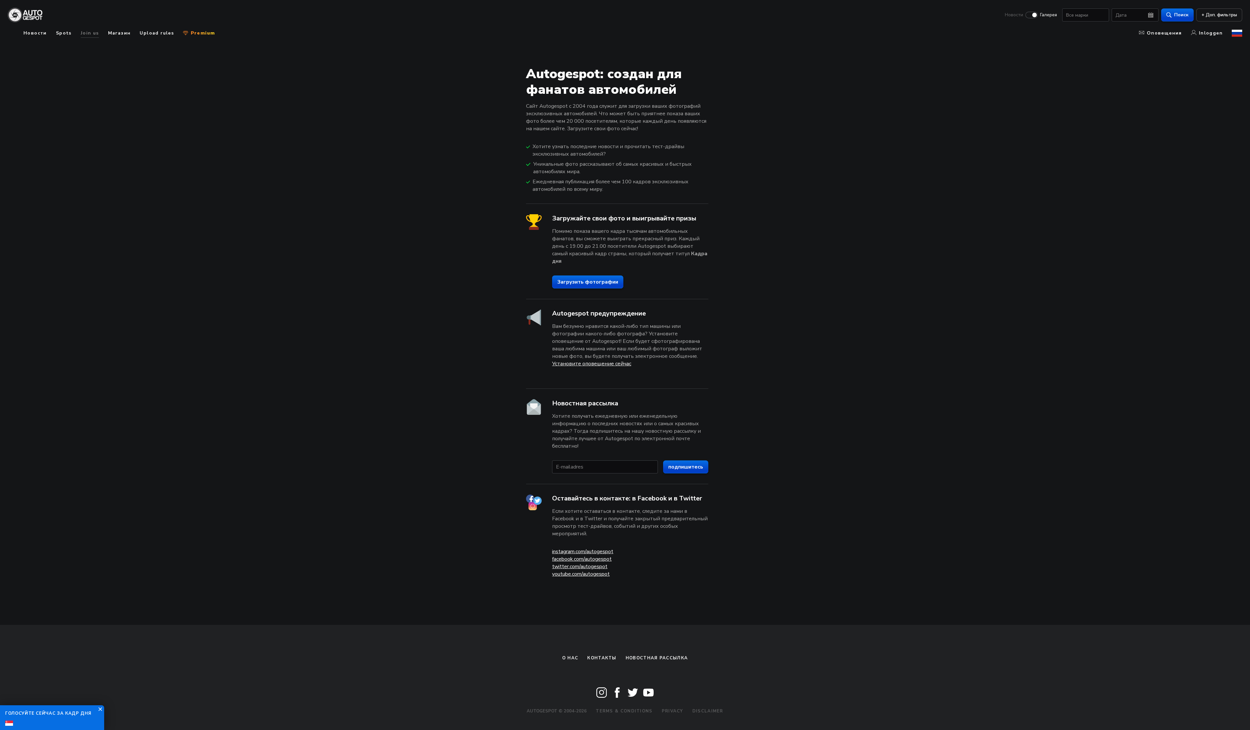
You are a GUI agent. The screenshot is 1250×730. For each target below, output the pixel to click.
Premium (202, 33)
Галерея (1048, 15)
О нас (570, 658)
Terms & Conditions (624, 711)
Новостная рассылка (657, 658)
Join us (90, 33)
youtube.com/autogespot (581, 574)
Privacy (672, 711)
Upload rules (157, 33)
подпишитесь (685, 466)
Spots (64, 33)
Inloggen (1211, 33)
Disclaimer (707, 711)
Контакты (601, 658)
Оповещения (1164, 33)
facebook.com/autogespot (582, 559)
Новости (1014, 15)
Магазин (119, 33)
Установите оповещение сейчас (591, 363)
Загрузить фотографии (587, 282)
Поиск (1181, 15)
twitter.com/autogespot (579, 566)
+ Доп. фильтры (1219, 15)
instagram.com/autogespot (582, 551)
